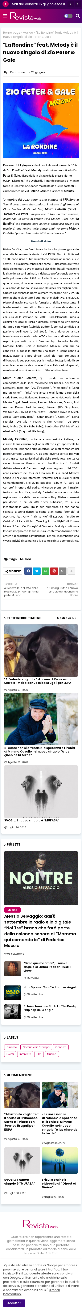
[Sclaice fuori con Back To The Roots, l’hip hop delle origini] (12, 1011)
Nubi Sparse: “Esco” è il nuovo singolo (51, 987)
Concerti (60, 1047)
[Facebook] (28, 571)
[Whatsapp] (45, 571)
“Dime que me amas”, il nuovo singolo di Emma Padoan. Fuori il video (47, 967)
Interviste (25, 1054)
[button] (70, 4)
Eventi (10, 1054)
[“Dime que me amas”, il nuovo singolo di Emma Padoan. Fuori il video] (12, 968)
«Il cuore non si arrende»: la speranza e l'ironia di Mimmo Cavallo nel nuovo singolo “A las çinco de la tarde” (39, 751)
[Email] (62, 571)
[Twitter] (37, 571)
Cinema (12, 1047)
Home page (11, 33)
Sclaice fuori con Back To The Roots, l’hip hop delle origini (50, 1008)
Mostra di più (66, 618)
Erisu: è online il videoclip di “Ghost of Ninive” (59, 1183)
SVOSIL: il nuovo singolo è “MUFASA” (31, 820)
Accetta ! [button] (14, 1303)
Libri (39, 1054)
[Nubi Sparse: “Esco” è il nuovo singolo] (12, 992)
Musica (28, 33)
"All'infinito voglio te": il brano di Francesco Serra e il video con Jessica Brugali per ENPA (37, 681)
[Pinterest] (54, 571)
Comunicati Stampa (36, 1047)
